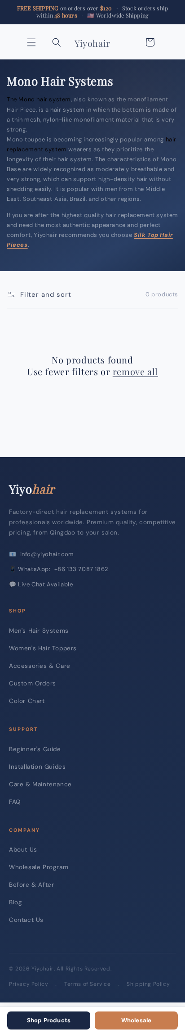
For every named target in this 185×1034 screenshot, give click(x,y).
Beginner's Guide (35, 749)
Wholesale (136, 1020)
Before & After (31, 885)
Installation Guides (37, 767)
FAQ (15, 802)
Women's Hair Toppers (43, 648)
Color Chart (27, 701)
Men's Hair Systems (39, 631)
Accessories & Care (39, 666)
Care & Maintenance (40, 784)
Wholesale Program (38, 867)
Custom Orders (32, 683)
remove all (135, 371)
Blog (15, 902)
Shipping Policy (148, 984)
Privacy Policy (28, 984)
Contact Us (26, 920)
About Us (23, 849)
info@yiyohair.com (47, 554)
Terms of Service (87, 984)
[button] (31, 42)
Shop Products (49, 1020)
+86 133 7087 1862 (81, 569)
